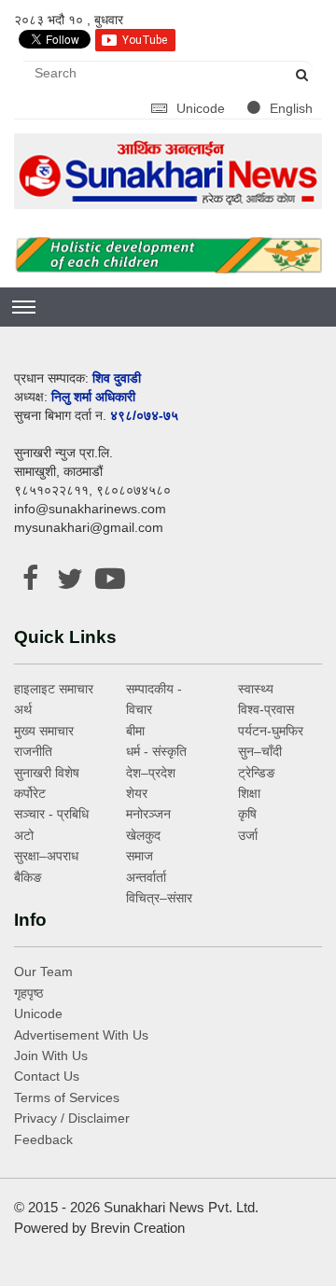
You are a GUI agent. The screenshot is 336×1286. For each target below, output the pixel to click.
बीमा (135, 730)
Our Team (43, 971)
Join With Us (51, 1055)
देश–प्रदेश (150, 772)
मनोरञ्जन (148, 813)
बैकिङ (28, 877)
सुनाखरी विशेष (46, 772)
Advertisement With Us (81, 1034)
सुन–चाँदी (260, 751)
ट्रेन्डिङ (256, 772)
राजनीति (33, 751)
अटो (24, 835)
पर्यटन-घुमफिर (270, 730)
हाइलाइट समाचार (53, 688)
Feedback (43, 1139)
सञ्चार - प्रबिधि (51, 813)
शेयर (136, 793)
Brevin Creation (138, 1228)
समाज (139, 855)
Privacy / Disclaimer (72, 1118)
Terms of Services (66, 1097)
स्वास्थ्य (255, 688)
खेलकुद (143, 835)
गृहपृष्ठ (28, 992)
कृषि (247, 813)
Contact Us (46, 1076)
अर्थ (23, 709)
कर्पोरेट (30, 793)
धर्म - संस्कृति (156, 751)
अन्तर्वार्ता (146, 877)
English (291, 108)
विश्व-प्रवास (266, 709)
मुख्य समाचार (44, 730)
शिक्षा (249, 793)
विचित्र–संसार (159, 897)
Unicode (202, 108)
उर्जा (248, 835)
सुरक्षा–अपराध (46, 855)
